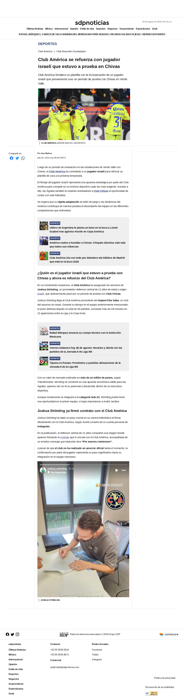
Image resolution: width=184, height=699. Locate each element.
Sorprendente (126, 29)
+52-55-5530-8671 (59, 654)
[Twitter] (17, 158)
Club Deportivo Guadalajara (71, 51)
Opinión (74, 29)
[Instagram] (17, 634)
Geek (154, 29)
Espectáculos (143, 29)
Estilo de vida (87, 29)
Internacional (61, 29)
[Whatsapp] (23, 158)
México (49, 29)
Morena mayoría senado (93, 34)
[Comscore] (169, 634)
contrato (64, 437)
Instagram (97, 659)
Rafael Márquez (29, 34)
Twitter (95, 654)
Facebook (97, 650)
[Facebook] (11, 158)
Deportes (101, 29)
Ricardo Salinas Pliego (125, 34)
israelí (40, 293)
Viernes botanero (153, 34)
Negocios (112, 29)
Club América (45, 51)
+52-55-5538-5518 (59, 650)
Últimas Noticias (35, 29)
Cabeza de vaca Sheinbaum (59, 34)
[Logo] (92, 23)
